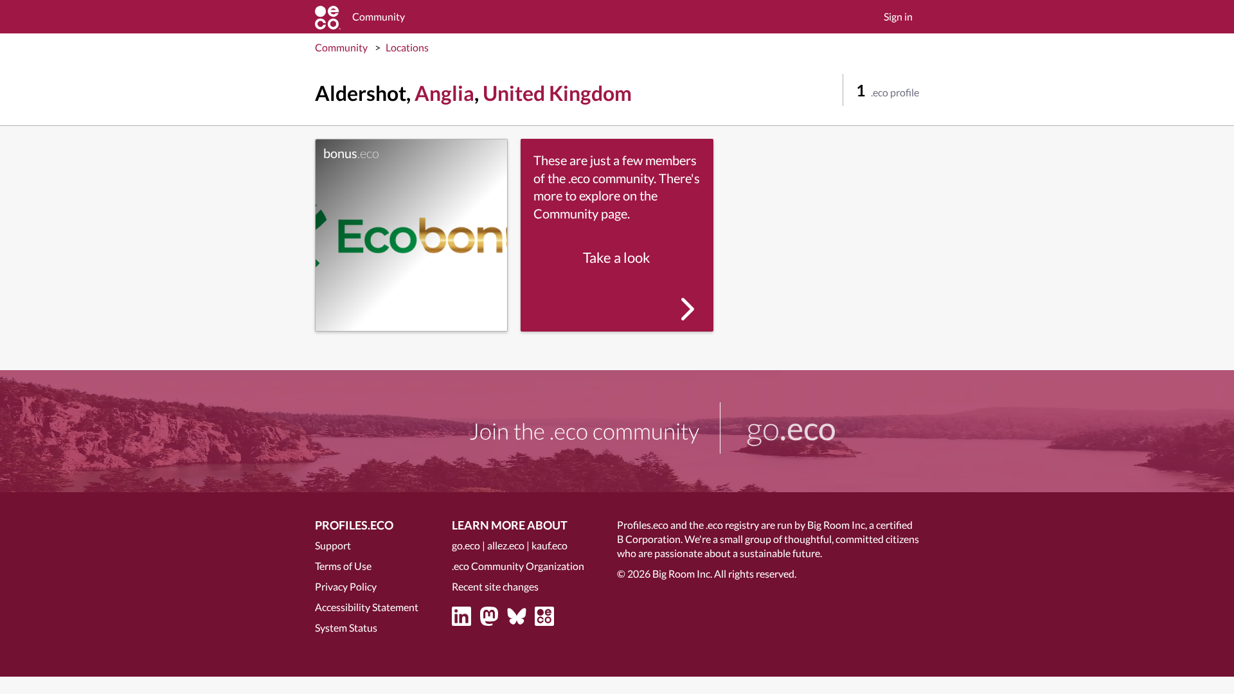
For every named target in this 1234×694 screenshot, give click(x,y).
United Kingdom (557, 92)
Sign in (898, 16)
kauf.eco (550, 545)
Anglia (444, 92)
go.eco (466, 545)
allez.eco (505, 545)
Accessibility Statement (366, 607)
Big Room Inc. (682, 573)
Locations (407, 47)
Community (341, 47)
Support (333, 545)
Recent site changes (495, 586)
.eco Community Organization (518, 566)
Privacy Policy (346, 586)
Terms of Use (343, 566)
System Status (346, 627)
